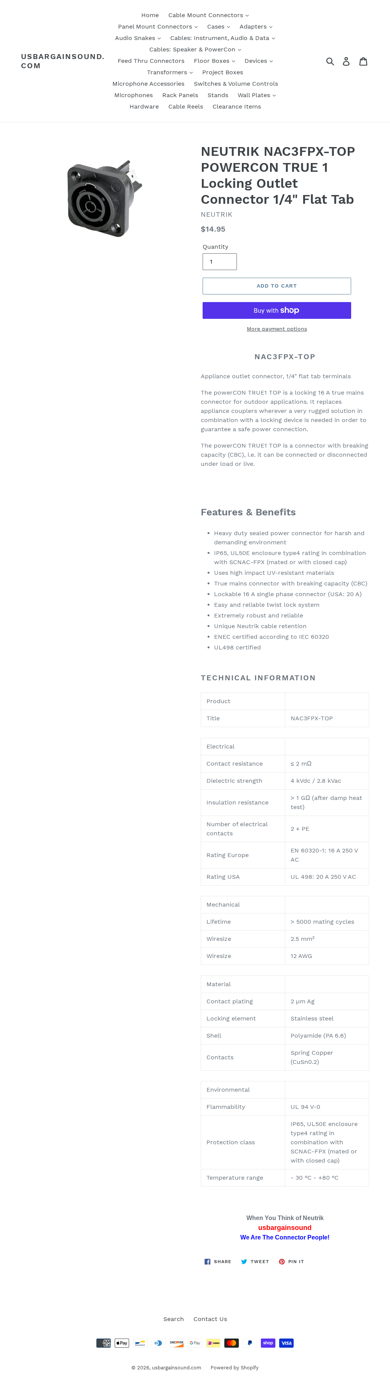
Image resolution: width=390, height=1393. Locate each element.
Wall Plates (255, 95)
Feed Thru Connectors (151, 60)
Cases (216, 26)
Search (173, 1319)
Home (150, 15)
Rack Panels (180, 95)
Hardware (144, 106)
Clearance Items (237, 106)
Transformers (168, 72)
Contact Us (210, 1319)
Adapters (254, 26)
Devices (257, 60)
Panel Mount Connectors (156, 26)
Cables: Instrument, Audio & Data (220, 38)
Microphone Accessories (148, 83)
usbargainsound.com (63, 61)
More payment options (277, 329)
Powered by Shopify (235, 1368)
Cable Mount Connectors (206, 15)
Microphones (133, 95)
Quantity (216, 246)
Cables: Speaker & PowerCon (193, 49)
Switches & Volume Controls (236, 83)
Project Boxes (222, 72)
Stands (218, 95)
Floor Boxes (212, 60)
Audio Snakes (136, 38)
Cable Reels (185, 106)
